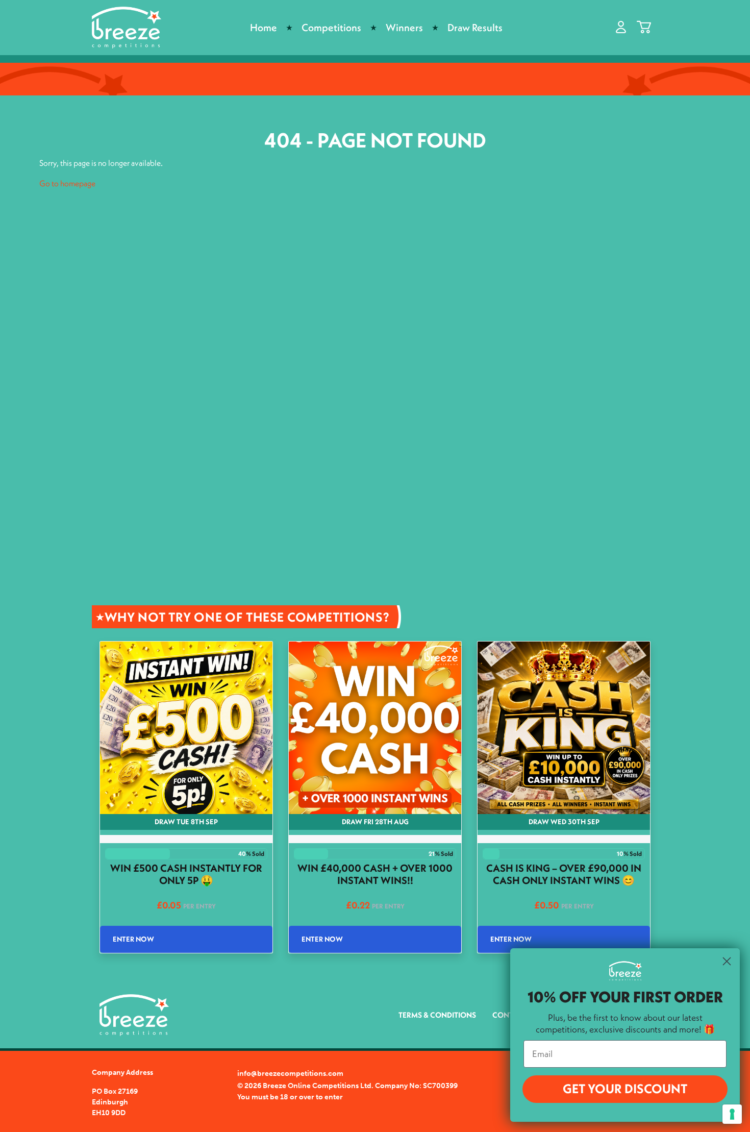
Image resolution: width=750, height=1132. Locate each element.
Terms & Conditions (437, 1015)
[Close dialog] (727, 961)
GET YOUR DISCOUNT (625, 1088)
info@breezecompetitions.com (290, 1073)
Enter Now (133, 939)
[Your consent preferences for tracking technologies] (732, 1114)
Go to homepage (67, 183)
